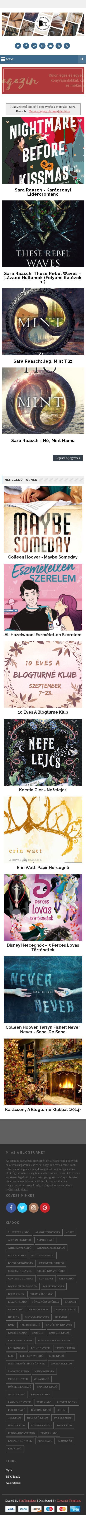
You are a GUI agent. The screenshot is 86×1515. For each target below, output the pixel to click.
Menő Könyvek (18, 1379)
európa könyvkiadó (21, 1433)
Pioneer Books (67, 1402)
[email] (50, 46)
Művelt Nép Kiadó (19, 1387)
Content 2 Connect (20, 1278)
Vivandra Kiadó (41, 1425)
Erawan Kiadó (17, 1302)
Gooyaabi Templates (69, 1500)
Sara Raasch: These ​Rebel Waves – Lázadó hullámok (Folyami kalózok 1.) (43, 277)
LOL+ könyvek (40, 1348)
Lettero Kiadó (65, 1348)
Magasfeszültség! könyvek (26, 1363)
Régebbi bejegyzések (68, 458)
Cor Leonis (46, 1278)
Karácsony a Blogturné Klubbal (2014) (43, 1109)
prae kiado (45, 1441)
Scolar (61, 1410)
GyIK (9, 1470)
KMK (11, 1325)
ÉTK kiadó (15, 1448)
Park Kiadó (44, 1402)
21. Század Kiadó (19, 1232)
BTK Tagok (13, 1476)
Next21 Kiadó (16, 1394)
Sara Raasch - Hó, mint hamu (43, 440)
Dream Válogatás (41, 1294)
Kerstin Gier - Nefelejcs (43, 789)
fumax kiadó (49, 1433)
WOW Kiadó (64, 1425)
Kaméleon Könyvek (59, 1325)
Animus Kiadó (45, 1240)
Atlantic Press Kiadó (51, 1247)
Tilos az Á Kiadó (37, 1417)
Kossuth (38, 1332)
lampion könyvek (20, 1441)
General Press (38, 1309)
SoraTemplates (27, 1500)
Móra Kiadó (41, 1379)
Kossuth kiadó (59, 1332)
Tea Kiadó (14, 1417)
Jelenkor (61, 1317)
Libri (11, 1356)
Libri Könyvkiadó (32, 1356)
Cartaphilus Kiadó (51, 1263)
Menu (10, 59)
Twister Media (63, 1417)
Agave (70, 1232)
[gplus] (34, 46)
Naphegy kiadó (47, 1387)
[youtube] (59, 46)
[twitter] (18, 46)
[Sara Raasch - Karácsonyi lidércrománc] (43, 150)
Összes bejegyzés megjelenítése (49, 111)
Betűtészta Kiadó (42, 1255)
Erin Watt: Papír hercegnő (43, 867)
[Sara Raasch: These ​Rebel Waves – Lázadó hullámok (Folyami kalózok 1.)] (43, 233)
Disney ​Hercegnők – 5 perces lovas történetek (43, 947)
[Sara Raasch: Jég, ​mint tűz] (43, 321)
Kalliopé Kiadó (30, 1325)
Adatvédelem (13, 1482)
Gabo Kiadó (16, 1309)
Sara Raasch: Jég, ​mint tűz (43, 361)
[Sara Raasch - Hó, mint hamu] (43, 400)
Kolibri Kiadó (17, 1332)
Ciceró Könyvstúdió (51, 1271)
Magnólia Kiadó (61, 1363)
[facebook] (26, 46)
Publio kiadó (16, 1410)
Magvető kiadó (18, 1371)
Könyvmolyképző (20, 1340)
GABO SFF (71, 1302)
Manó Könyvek (44, 1371)
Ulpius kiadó (16, 1425)
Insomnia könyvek (37, 1317)
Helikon (13, 1317)
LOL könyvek (16, 1348)
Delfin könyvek (53, 1286)
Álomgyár (65, 1441)
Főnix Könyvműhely (45, 1302)
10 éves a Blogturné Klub (43, 712)
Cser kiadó (66, 1278)
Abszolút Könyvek (47, 1232)
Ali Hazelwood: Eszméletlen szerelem (43, 634)
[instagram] (42, 46)
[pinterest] (67, 46)
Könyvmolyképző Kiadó (54, 1340)
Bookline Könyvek (20, 1263)
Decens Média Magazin (22, 1286)
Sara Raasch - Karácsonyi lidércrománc (43, 192)
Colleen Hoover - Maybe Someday (43, 557)
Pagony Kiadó (40, 1394)
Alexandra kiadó (19, 1240)
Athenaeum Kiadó (20, 1247)
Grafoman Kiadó (65, 1309)
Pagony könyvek (19, 1402)
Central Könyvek (20, 1271)
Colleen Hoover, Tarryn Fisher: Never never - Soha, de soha (43, 1029)
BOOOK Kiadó (17, 1255)
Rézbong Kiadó (41, 1410)
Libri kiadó (56, 1356)
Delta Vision (16, 1294)
